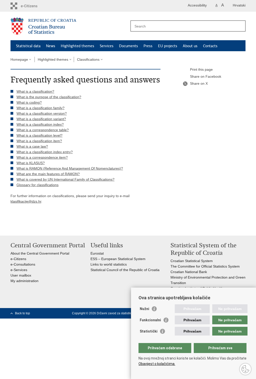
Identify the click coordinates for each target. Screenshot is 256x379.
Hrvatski (239, 5)
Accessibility (197, 5)
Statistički (149, 331)
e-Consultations (22, 264)
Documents (128, 46)
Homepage (19, 59)
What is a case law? (32, 146)
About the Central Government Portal (39, 253)
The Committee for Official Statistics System (205, 266)
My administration (24, 281)
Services (107, 46)
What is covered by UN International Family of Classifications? (65, 179)
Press (148, 46)
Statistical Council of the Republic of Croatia (125, 270)
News (50, 46)
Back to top (22, 313)
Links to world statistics (108, 264)
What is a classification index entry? (44, 152)
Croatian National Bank (188, 272)
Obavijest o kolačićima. (156, 364)
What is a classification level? (39, 135)
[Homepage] (69, 26)
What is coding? (29, 102)
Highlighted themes (77, 46)
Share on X (199, 83)
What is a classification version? (41, 113)
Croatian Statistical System (191, 261)
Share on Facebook (205, 76)
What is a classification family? (40, 108)
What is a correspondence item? (42, 157)
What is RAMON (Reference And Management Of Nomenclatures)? (69, 168)
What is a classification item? (39, 141)
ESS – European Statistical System (118, 259)
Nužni (144, 309)
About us (190, 46)
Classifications (88, 59)
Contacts (210, 46)
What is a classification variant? (41, 119)
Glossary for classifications (37, 185)
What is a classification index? (40, 124)
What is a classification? (35, 91)
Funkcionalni (150, 320)
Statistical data (28, 46)
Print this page (201, 69)
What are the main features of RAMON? (48, 174)
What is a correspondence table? (42, 130)
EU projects (167, 46)
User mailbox (20, 275)
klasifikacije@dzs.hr (25, 201)
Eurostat (97, 253)
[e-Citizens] (31, 5)
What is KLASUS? (30, 163)
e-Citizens (18, 259)
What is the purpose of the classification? (48, 97)
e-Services (18, 270)
